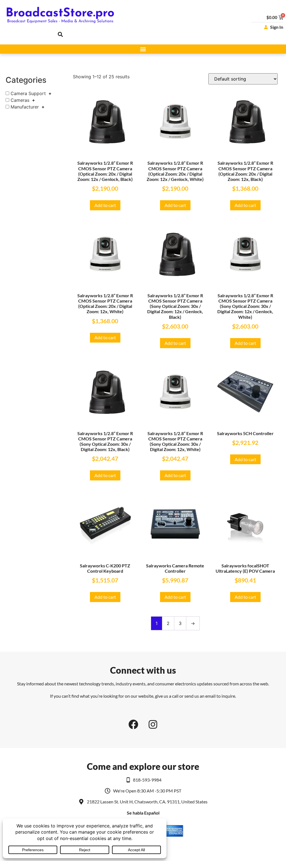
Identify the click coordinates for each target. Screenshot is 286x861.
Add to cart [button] (105, 205)
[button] (60, 34)
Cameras (20, 100)
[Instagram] (153, 724)
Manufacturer (25, 107)
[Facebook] (133, 724)
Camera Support (28, 93)
